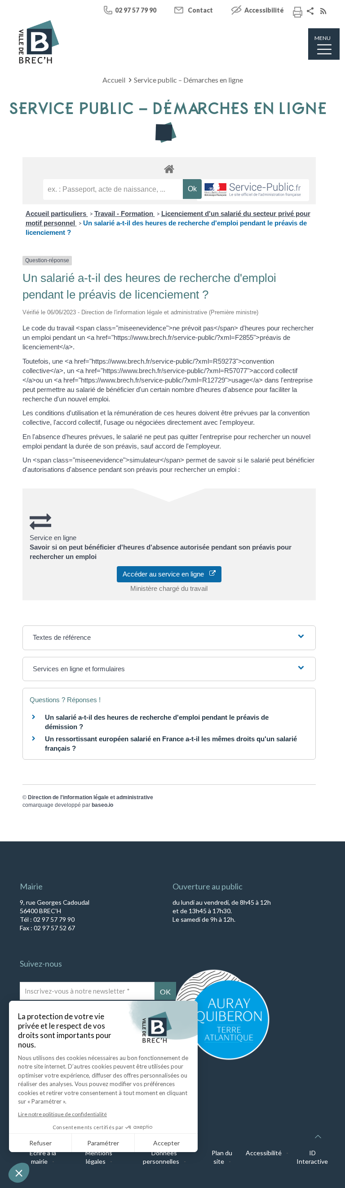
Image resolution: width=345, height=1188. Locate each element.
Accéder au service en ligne (166, 574)
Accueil (113, 79)
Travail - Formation (124, 213)
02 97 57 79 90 (135, 10)
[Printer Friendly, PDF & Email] (297, 13)
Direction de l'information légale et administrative (90, 797)
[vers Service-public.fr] (253, 190)
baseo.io (102, 805)
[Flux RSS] (324, 12)
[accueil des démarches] (169, 168)
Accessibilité (264, 10)
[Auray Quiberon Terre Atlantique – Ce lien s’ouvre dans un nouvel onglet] (221, 1059)
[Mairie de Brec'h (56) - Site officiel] (39, 41)
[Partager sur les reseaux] (311, 12)
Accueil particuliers (57, 213)
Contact (200, 10)
